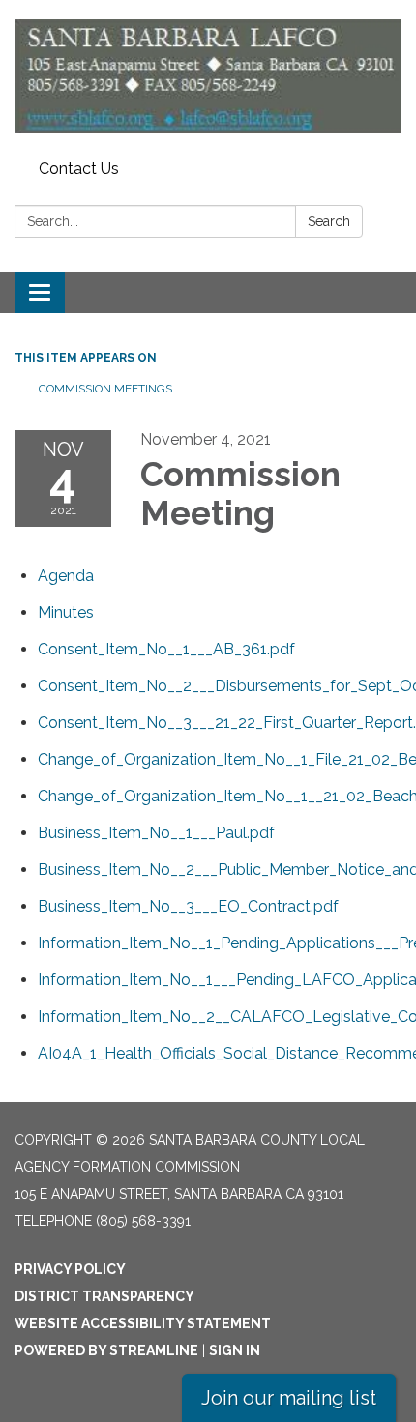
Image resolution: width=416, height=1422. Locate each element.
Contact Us (79, 169)
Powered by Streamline (106, 1350)
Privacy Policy (70, 1269)
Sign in (234, 1350)
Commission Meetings (105, 388)
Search (329, 221)
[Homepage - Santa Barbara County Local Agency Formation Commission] (208, 76)
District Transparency (104, 1296)
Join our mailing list (288, 1397)
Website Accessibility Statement (143, 1323)
